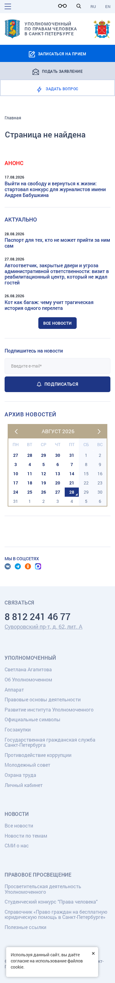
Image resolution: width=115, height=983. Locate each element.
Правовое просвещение (38, 875)
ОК (28, 566)
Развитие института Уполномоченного (49, 709)
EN (107, 6)
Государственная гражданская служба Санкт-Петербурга (50, 742)
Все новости (57, 323)
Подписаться (61, 384)
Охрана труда (20, 775)
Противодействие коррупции (38, 755)
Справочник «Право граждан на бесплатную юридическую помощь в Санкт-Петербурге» (56, 914)
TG (18, 566)
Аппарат (14, 689)
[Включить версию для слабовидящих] (64, 6)
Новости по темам (26, 835)
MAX (38, 566)
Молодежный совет (27, 764)
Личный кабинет (24, 785)
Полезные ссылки (25, 927)
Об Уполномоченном (28, 679)
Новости (17, 814)
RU (93, 6)
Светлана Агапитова (28, 669)
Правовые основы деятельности (43, 699)
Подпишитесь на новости (34, 350)
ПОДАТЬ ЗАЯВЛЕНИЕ (62, 70)
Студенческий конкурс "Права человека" (51, 901)
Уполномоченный (30, 658)
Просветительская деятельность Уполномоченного (43, 889)
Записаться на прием (62, 53)
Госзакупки (18, 729)
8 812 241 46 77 (38, 617)
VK (8, 566)
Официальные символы (32, 719)
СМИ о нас (17, 845)
